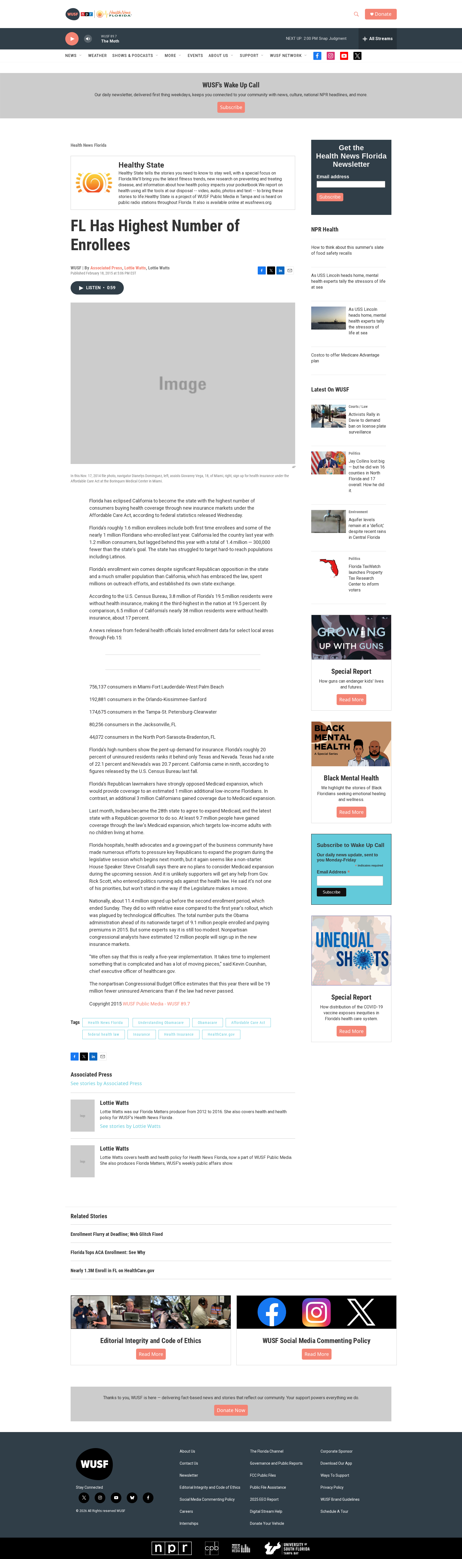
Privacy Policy (332, 1488)
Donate (383, 14)
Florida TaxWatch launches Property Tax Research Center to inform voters (366, 578)
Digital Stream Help (266, 1512)
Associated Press (106, 267)
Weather (97, 55)
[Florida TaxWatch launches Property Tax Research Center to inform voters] (328, 568)
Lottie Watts (135, 267)
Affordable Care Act (248, 1022)
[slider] (96, 38)
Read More (351, 699)
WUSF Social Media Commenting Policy (317, 1341)
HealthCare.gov (221, 1034)
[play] (72, 39)
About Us (187, 1451)
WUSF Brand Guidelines (340, 1500)
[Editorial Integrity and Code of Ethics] (151, 1312)
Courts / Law (358, 406)
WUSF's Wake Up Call (230, 85)
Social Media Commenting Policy (207, 1500)
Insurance (141, 1034)
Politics (354, 453)
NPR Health (324, 229)
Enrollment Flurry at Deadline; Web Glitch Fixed (117, 1234)
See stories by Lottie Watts (130, 1126)
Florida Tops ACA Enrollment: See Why (108, 1252)
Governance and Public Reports (276, 1463)
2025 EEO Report (264, 1500)
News (71, 55)
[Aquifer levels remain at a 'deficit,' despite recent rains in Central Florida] (328, 521)
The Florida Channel (266, 1451)
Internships (189, 1524)
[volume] (88, 39)
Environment (358, 512)
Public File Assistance (268, 1488)
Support (249, 55)
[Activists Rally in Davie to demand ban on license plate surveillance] (328, 416)
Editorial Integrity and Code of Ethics (150, 1341)
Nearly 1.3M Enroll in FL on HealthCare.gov (112, 1270)
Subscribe (231, 107)
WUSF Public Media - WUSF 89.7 (156, 1004)
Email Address (333, 872)
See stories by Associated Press (106, 1083)
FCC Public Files (263, 1475)
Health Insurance (179, 1034)
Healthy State (141, 165)
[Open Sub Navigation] (81, 55)
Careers (186, 1512)
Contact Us (189, 1463)
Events (195, 55)
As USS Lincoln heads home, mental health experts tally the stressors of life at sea (348, 281)
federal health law (103, 1034)
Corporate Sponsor (337, 1451)
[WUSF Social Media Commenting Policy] (316, 1312)
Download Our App (336, 1463)
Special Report (351, 671)
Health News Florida (88, 145)
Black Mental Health (351, 778)
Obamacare (207, 1022)
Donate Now (231, 1410)
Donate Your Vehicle (267, 1524)
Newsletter (189, 1475)
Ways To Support (335, 1475)
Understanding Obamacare (161, 1022)
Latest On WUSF (330, 389)
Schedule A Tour (334, 1512)
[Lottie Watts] (83, 1116)
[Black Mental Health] (351, 744)
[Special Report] (351, 637)
